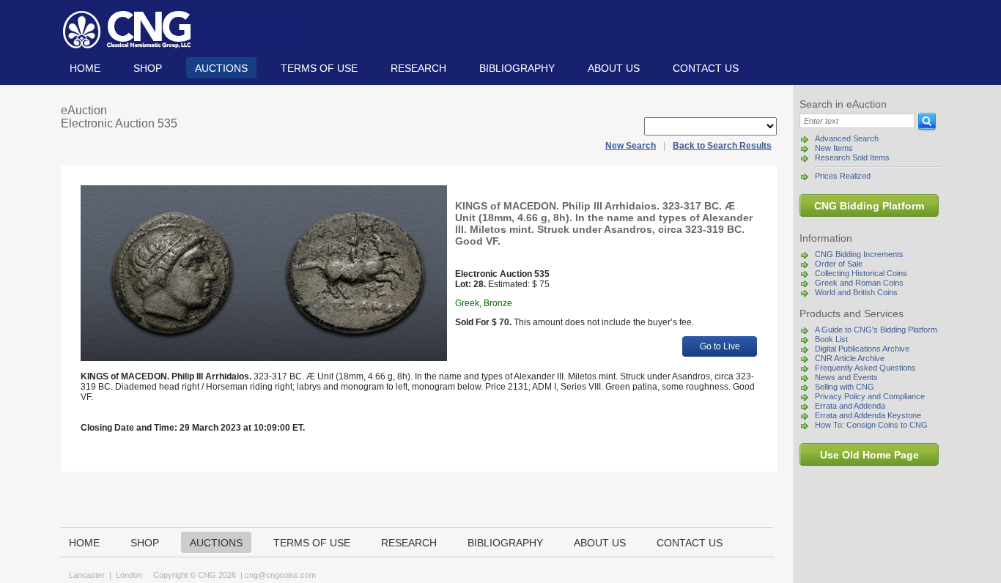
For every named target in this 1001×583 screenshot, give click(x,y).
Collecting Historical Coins (861, 273)
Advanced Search (847, 138)
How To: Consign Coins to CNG (871, 424)
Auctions (221, 68)
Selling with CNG (844, 386)
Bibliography (517, 68)
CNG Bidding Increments (859, 254)
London (129, 575)
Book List (831, 339)
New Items (834, 148)
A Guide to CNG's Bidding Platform (876, 329)
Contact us (706, 68)
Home (85, 68)
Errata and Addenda (850, 405)
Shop (147, 68)
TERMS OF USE (319, 68)
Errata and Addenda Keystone (868, 415)
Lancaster (87, 575)
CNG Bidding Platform (869, 206)
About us (614, 68)
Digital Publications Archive (862, 348)
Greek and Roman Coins (859, 282)
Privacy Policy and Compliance (870, 396)
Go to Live (720, 346)
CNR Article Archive (849, 358)
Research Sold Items (852, 157)
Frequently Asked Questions (865, 367)
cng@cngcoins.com (280, 575)
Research (418, 68)
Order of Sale (839, 263)
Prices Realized (843, 175)
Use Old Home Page (869, 455)
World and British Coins (856, 292)
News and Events (846, 377)
